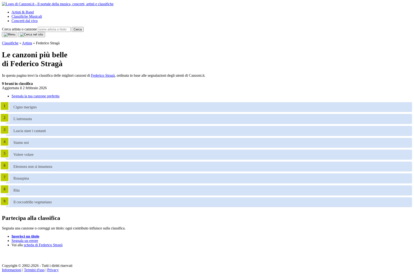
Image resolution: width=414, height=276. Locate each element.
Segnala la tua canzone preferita (35, 96)
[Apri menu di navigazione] (9, 34)
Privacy (53, 270)
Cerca (78, 29)
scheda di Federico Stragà (43, 245)
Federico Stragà (103, 75)
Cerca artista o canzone (19, 29)
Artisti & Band (23, 12)
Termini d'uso (34, 270)
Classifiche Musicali (27, 16)
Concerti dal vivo (25, 21)
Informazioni (11, 270)
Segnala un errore (25, 241)
